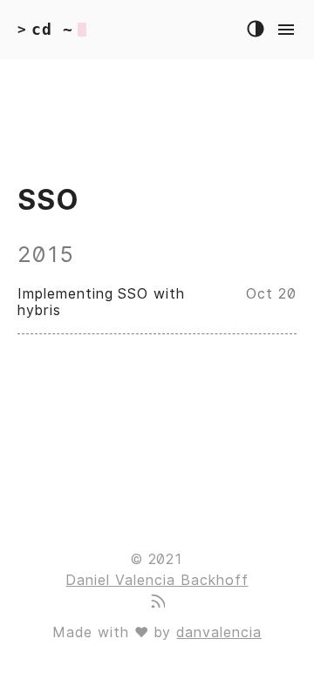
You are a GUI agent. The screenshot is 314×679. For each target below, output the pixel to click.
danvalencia (219, 632)
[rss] (157, 603)
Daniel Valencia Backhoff (156, 580)
